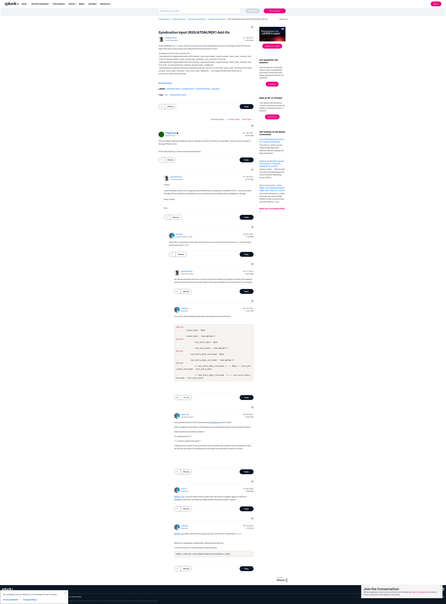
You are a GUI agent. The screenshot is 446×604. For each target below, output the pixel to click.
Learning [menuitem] (92, 4)
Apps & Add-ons (178, 19)
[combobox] (209, 10)
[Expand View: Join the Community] (49, 3)
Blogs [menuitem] (81, 4)
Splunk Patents (76, 597)
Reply (246, 106)
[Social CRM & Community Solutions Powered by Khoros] (282, 579)
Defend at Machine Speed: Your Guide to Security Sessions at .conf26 (271, 163)
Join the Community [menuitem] (39, 4)
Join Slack (272, 84)
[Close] (65, 593)
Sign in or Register (419, 592)
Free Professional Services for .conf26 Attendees (271, 140)
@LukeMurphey (165, 83)
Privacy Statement (10, 600)
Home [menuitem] (24, 4)
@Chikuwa (215, 422)
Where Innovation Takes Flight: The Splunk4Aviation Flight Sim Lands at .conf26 (272, 187)
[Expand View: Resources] (110, 3)
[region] (34, 597)
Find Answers (164, 19)
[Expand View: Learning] (96, 3)
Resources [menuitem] (104, 4)
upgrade (215, 89)
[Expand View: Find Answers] (65, 3)
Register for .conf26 (272, 46)
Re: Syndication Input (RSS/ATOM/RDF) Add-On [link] (247, 19)
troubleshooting (202, 89)
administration (173, 89)
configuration (188, 89)
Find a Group (272, 117)
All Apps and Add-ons (196, 19)
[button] (251, 27)
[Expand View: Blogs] (84, 3)
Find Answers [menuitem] (58, 4)
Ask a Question (274, 11)
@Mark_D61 (179, 496)
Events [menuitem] (71, 4)
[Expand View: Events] (75, 3)
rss (166, 94)
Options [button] (281, 19)
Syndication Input (178, 94)
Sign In (436, 4)
